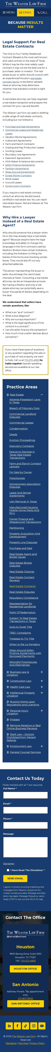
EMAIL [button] (27, 12)
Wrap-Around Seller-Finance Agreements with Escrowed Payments (25, 653)
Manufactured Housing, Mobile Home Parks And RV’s (24, 510)
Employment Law (21, 746)
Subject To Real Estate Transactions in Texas (23, 620)
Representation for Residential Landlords (22, 605)
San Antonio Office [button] (25, 1003)
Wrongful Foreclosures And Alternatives (23, 664)
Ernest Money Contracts (18, 175)
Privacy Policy (37, 1043)
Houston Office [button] (25, 968)
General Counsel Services (25, 752)
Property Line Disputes (23, 542)
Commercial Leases (21, 422)
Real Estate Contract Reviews (21, 579)
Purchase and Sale (20, 548)
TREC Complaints (20, 633)
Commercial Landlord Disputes (22, 416)
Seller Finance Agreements (20, 165)
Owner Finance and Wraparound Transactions (25, 521)
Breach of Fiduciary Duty (24, 408)
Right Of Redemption (22, 612)
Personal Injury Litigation (17, 712)
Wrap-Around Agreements (20, 172)
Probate (15, 719)
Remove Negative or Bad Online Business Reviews (24, 727)
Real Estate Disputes (22, 592)
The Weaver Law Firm (23, 1036)
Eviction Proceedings (22, 440)
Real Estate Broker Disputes (20, 564)
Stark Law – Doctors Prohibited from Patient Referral (21, 737)
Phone (7, 818)
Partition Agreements (17, 168)
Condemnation (18, 428)
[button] (8, 12)
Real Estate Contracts (22, 586)
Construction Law (20, 680)
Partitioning (16, 528)
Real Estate (17, 394)
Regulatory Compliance (23, 598)
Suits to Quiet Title (20, 627)
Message (8, 834)
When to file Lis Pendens (24, 644)
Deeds (13, 434)
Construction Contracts (18, 186)
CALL (43, 12)
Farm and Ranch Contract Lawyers (25, 465)
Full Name (10, 788)
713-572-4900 (31, 360)
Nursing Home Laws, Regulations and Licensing (23, 703)
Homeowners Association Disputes (25, 486)
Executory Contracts (21, 446)
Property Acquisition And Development (24, 535)
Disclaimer (8, 863)
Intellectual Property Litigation (21, 694)
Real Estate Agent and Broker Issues (23, 556)
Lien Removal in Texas (23, 501)
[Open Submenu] (41, 395)
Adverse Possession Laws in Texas (24, 401)
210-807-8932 (25, 998)
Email (7, 803)
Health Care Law (20, 686)
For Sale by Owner (20, 472)
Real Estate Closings (21, 571)
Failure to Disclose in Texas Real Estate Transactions (22, 455)
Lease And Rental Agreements (20, 494)
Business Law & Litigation (18, 674)
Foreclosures (17, 478)
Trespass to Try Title (21, 638)
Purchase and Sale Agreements (22, 126)
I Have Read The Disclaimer (28, 870)
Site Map (23, 1043)
